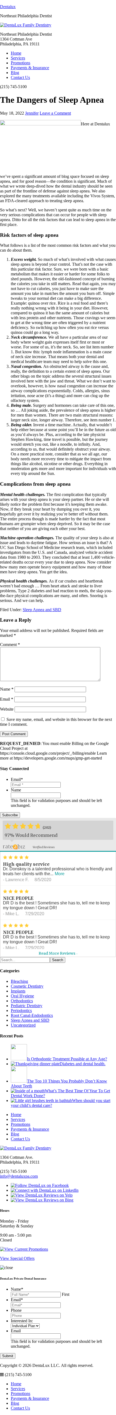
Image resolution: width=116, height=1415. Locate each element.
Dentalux (8, 6)
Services (18, 58)
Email (6, 699)
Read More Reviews (58, 953)
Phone (16, 1310)
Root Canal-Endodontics (32, 1015)
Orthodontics (22, 1000)
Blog (15, 72)
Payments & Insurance (30, 67)
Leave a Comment (55, 113)
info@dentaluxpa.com (19, 1176)
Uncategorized (23, 1025)
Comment (10, 644)
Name (6, 689)
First (65, 1294)
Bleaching (19, 981)
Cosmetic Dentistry (27, 986)
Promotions (20, 63)
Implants (18, 991)
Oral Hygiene (22, 996)
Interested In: (22, 1321)
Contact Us (20, 77)
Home (16, 53)
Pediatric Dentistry (26, 1005)
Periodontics (21, 1010)
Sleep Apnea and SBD (42, 609)
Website (6, 709)
